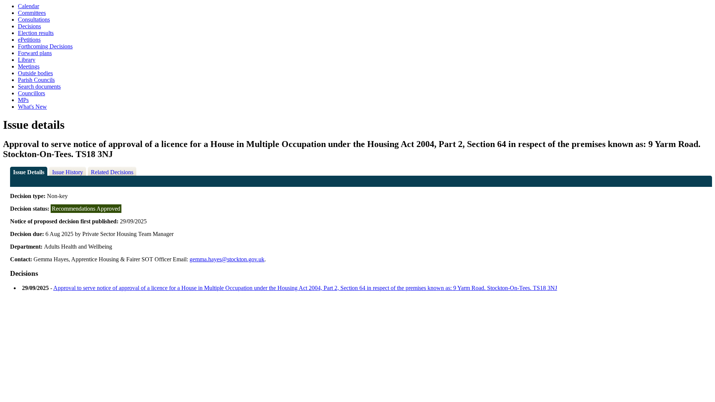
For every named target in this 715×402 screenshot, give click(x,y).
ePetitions (29, 39)
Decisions (29, 26)
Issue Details (28, 172)
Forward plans (35, 53)
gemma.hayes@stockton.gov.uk (227, 259)
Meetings (28, 66)
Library (26, 60)
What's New (32, 106)
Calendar (28, 6)
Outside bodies (35, 73)
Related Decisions (112, 172)
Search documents (39, 86)
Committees (32, 13)
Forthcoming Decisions (45, 46)
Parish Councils (36, 80)
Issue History (67, 172)
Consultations (34, 19)
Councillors (31, 93)
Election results (36, 33)
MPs (23, 100)
